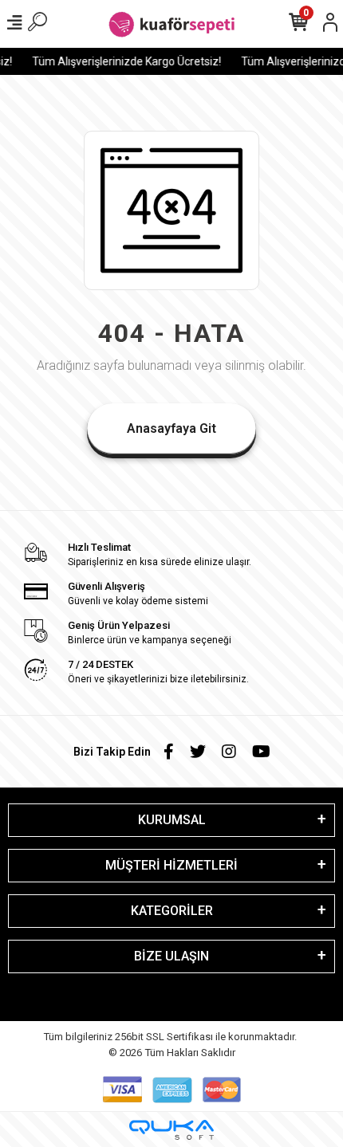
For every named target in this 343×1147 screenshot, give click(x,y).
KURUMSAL (172, 819)
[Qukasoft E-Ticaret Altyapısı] (171, 1130)
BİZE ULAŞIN (171, 956)
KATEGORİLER (172, 910)
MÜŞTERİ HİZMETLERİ (171, 865)
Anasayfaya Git (171, 428)
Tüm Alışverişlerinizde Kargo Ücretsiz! (124, 61)
